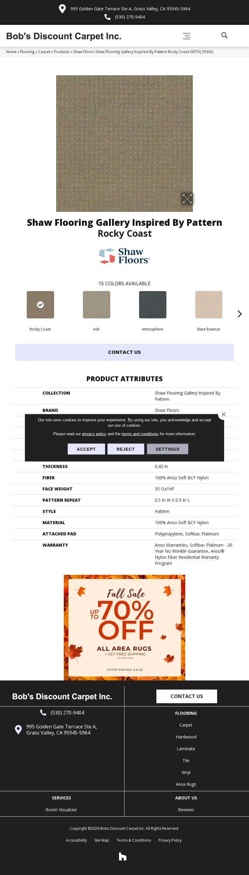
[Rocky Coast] (40, 305)
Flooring (27, 51)
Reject (126, 448)
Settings (167, 448)
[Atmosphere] (152, 305)
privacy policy (94, 433)
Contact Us (124, 352)
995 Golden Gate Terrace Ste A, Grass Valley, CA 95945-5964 (130, 9)
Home (11, 51)
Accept (86, 448)
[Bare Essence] (209, 305)
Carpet (44, 51)
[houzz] (123, 856)
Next (239, 304)
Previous (9, 304)
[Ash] (96, 305)
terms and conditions (140, 433)
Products (62, 51)
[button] (186, 696)
